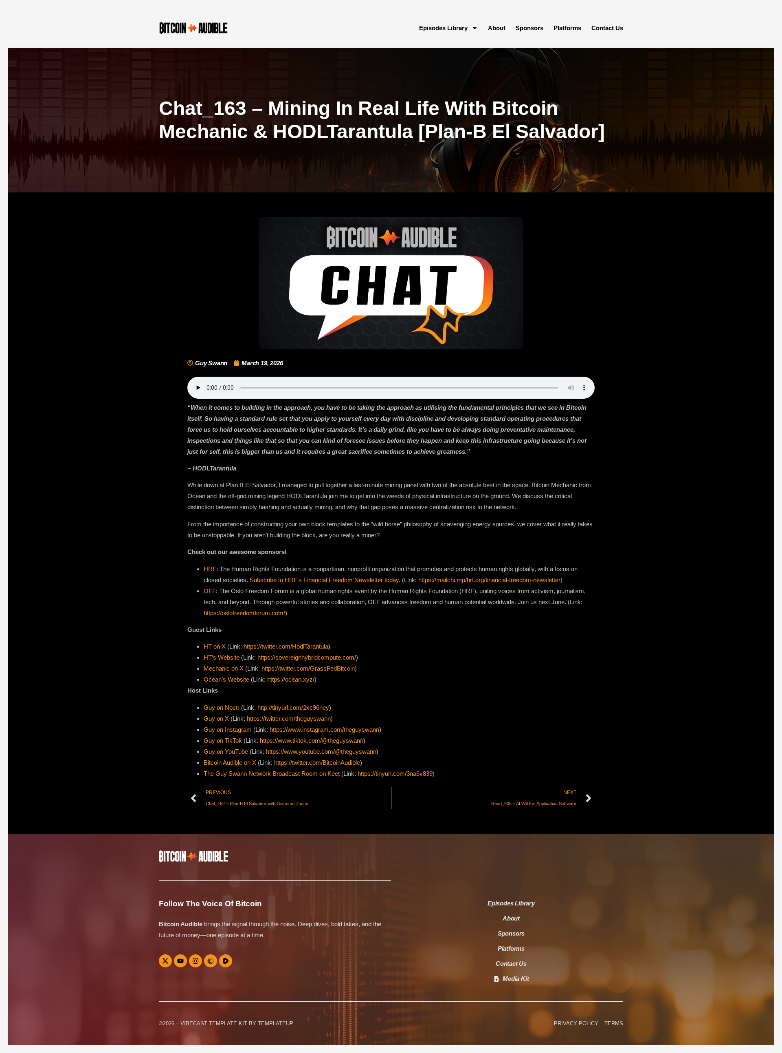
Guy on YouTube (226, 751)
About (496, 27)
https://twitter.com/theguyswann (289, 718)
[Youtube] (180, 960)
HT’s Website (221, 657)
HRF (210, 568)
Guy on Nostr (221, 707)
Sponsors (529, 27)
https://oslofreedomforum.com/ (244, 612)
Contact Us (607, 27)
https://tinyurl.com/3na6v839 (395, 773)
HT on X (215, 646)
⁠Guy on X (216, 718)
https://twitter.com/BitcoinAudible (317, 762)
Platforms (567, 27)
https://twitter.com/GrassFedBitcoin (308, 668)
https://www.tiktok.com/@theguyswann (311, 740)
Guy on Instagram (228, 729)
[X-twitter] (165, 960)
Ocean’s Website (226, 679)
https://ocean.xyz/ (290, 679)
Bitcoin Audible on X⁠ (230, 762)
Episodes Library (443, 27)
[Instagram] (195, 960)
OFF (210, 590)
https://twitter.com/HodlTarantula (286, 646)
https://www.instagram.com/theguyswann (324, 729)
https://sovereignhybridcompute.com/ (306, 657)
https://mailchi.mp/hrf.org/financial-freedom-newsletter (489, 579)
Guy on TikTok (223, 740)
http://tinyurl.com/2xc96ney (293, 707)
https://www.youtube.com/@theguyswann (321, 751)
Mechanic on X (224, 668)
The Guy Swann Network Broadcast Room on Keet (272, 773)
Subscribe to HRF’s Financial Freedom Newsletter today (324, 579)
